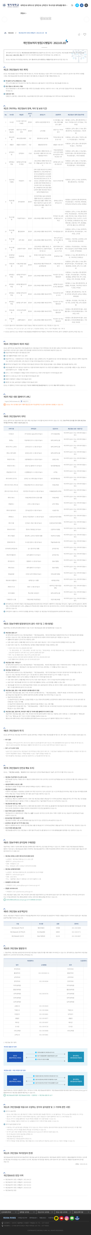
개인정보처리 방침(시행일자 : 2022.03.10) (31, 33)
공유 (79, 34)
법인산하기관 (78, 1212)
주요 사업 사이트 (61, 1212)
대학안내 (24, 5)
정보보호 (11, 33)
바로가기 (26, 401)
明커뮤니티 (65, 5)
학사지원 (52, 5)
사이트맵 (81, 5)
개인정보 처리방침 (9, 1217)
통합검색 (86, 5)
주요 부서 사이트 (43, 1212)
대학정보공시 (33, 1218)
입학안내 (38, 5)
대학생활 (59, 5)
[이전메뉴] (4, 19)
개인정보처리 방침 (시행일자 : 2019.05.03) (18, 1182)
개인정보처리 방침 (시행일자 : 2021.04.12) (18, 1179)
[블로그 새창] (72, 1217)
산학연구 (45, 5)
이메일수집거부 (22, 1218)
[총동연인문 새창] (77, 1217)
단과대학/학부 (6, 1212)
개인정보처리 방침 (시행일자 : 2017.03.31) (18, 1185)
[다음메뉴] (86, 19)
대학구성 (31, 5)
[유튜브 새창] (61, 1217)
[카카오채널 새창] (56, 1217)
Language (72, 5)
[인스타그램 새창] (67, 1217)
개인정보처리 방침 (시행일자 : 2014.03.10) (18, 1187)
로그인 (77, 5)
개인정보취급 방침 (10, 1190)
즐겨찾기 (84, 34)
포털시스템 (23, 13)
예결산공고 (42, 1218)
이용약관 (51, 1218)
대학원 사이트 (24, 1212)
